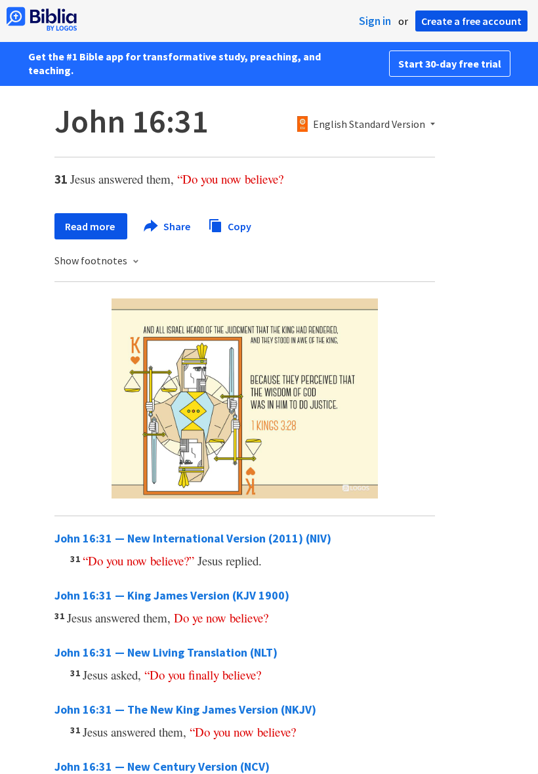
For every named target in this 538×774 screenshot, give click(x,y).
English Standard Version (369, 125)
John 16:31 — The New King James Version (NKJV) (185, 709)
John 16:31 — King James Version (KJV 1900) (171, 595)
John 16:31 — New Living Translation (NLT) (166, 652)
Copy (238, 226)
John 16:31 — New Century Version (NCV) (162, 766)
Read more (91, 226)
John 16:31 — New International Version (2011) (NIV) (192, 538)
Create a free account (471, 21)
